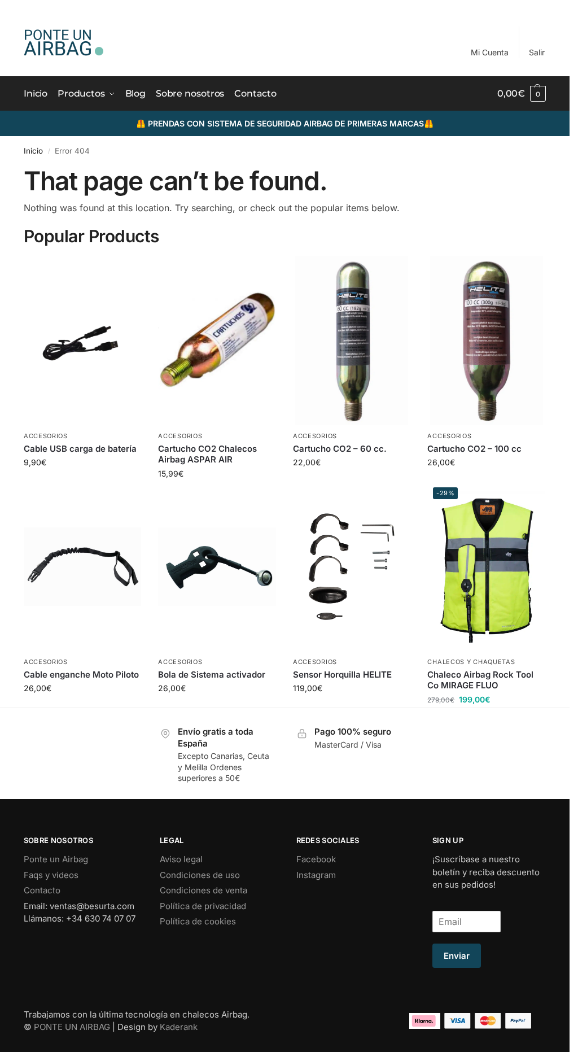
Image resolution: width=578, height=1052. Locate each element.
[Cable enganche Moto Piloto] (83, 566)
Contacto (42, 890)
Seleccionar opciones (217, 470)
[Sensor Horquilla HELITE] (352, 566)
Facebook (316, 859)
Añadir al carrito (82, 470)
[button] (521, 94)
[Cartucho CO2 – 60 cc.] (352, 340)
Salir (537, 52)
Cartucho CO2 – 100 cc (474, 448)
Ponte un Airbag (56, 859)
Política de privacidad (203, 906)
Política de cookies (198, 921)
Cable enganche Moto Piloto (81, 674)
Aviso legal (181, 859)
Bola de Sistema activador (211, 674)
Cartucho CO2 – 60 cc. (340, 448)
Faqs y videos (51, 875)
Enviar (457, 955)
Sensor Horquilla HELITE (342, 674)
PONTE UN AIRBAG (72, 1027)
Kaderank (179, 1027)
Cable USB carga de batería (80, 448)
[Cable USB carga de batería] (83, 340)
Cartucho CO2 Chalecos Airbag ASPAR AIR (207, 454)
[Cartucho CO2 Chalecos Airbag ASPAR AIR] (217, 340)
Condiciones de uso (200, 875)
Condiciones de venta (203, 890)
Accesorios (46, 436)
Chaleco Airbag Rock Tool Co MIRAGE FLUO (480, 680)
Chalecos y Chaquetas (471, 662)
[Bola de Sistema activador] (217, 566)
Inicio (33, 150)
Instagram (316, 875)
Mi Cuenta (490, 52)
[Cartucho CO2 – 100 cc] (486, 340)
